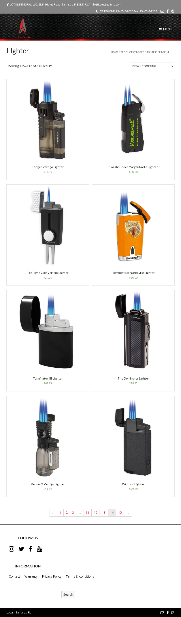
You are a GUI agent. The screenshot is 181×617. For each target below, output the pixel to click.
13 (104, 512)
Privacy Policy (51, 576)
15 (120, 512)
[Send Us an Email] (162, 11)
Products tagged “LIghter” (139, 52)
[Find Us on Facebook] (168, 11)
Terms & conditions (80, 576)
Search (68, 594)
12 (95, 512)
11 (87, 512)
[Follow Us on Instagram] (172, 11)
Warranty (31, 576)
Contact (14, 576)
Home (114, 52)
